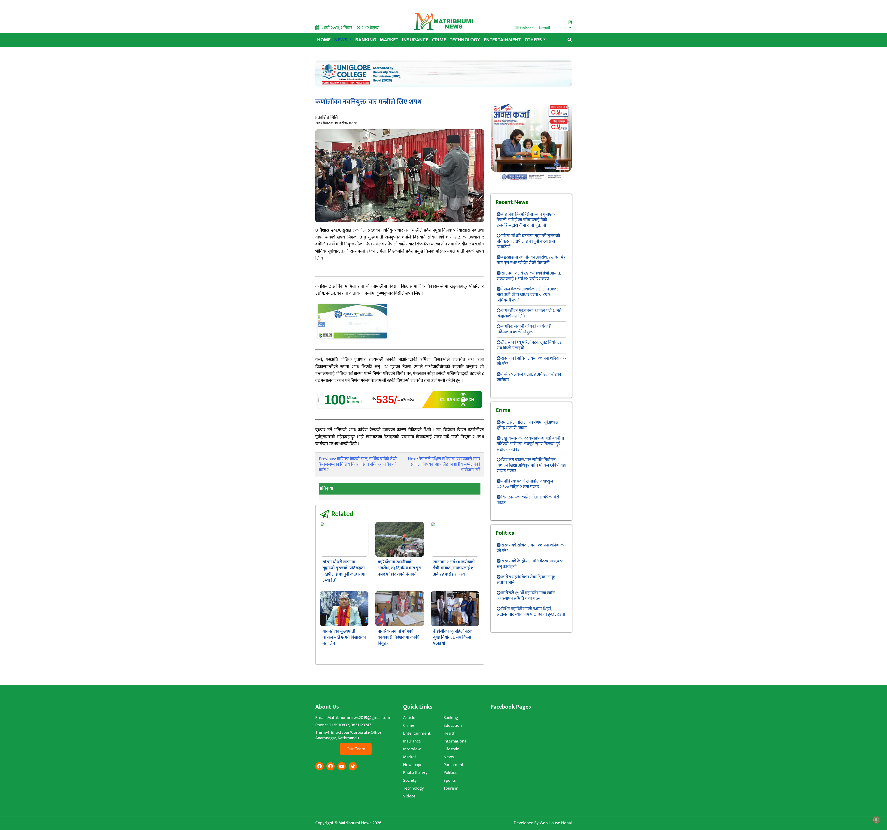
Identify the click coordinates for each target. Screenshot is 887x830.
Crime (439, 40)
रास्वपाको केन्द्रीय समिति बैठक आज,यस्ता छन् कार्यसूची (531, 564)
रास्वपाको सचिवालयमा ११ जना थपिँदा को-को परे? (531, 361)
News (340, 40)
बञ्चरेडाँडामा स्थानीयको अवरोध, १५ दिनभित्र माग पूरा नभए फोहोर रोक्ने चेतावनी (399, 568)
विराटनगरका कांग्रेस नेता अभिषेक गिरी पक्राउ (528, 500)
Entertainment (502, 40)
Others (533, 40)
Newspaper (413, 764)
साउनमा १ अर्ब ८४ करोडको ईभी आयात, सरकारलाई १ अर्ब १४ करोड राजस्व (454, 568)
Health (450, 733)
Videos (409, 796)
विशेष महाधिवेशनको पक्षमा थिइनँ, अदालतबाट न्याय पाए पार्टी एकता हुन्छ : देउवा (531, 611)
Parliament (454, 764)
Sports (450, 780)
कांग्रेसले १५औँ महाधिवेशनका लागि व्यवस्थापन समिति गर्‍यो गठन (526, 595)
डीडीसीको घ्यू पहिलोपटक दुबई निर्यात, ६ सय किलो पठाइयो (453, 637)
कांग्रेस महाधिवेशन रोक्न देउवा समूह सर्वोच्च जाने (526, 579)
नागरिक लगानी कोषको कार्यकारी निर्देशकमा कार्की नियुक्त (398, 637)
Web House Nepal (556, 823)
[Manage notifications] (876, 820)
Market (389, 40)
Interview (412, 749)
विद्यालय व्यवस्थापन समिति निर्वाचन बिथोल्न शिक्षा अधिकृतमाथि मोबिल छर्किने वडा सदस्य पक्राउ (531, 465)
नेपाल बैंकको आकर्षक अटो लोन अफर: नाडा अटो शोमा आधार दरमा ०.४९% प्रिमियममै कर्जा (528, 295)
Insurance (415, 40)
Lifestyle (451, 749)
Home (324, 40)
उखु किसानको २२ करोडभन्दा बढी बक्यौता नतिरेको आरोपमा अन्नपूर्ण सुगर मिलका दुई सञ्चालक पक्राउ (530, 444)
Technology (465, 40)
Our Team (355, 749)
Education (453, 725)
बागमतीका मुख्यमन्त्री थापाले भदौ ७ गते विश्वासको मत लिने (344, 637)
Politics (450, 772)
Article (409, 717)
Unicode (526, 28)
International (455, 741)
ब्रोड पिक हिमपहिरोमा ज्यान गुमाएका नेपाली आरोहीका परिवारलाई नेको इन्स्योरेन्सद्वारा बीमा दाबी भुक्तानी (526, 220)
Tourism (451, 788)
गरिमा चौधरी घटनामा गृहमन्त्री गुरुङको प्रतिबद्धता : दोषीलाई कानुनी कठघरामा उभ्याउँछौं (343, 571)
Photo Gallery (415, 772)
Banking (365, 40)
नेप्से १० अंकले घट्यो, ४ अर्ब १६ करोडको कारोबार (529, 377)
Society (410, 780)
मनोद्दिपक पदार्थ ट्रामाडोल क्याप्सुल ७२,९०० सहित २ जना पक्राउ (525, 484)
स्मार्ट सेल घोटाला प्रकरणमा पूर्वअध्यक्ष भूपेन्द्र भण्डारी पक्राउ (527, 425)
